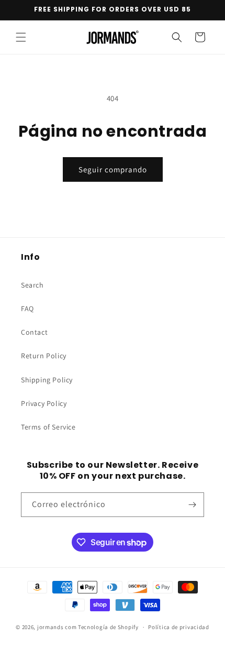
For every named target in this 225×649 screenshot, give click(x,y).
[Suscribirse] (192, 504)
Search (32, 285)
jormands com (56, 627)
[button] (20, 37)
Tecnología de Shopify (108, 627)
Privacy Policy (43, 403)
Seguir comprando (112, 169)
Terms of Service (48, 427)
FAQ (27, 308)
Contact (34, 332)
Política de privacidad (178, 627)
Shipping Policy (47, 379)
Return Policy (43, 355)
